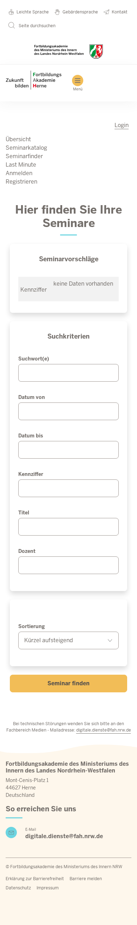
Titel (23, 512)
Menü (78, 89)
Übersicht (18, 139)
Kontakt (120, 12)
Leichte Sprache (33, 12)
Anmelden (19, 173)
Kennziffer (30, 474)
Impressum (48, 888)
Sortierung (31, 626)
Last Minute (21, 164)
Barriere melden (86, 879)
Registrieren (21, 181)
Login (122, 125)
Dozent (26, 551)
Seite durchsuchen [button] (37, 26)
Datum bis (30, 435)
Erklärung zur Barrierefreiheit (35, 879)
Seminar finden (68, 683)
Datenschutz (18, 888)
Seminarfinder (24, 156)
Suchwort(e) (33, 359)
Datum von (31, 397)
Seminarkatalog (26, 147)
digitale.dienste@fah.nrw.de (103, 730)
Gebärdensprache (80, 12)
